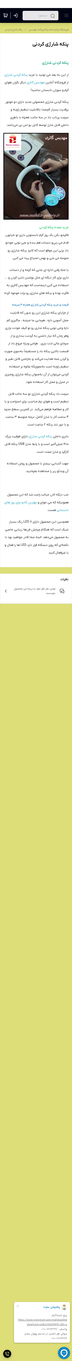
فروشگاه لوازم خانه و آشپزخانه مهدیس (48, 29)
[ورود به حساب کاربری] (16, 15)
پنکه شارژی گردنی (14, 29)
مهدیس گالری (36, 83)
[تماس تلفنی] (7, 1354)
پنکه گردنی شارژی (16, 75)
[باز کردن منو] (65, 15)
